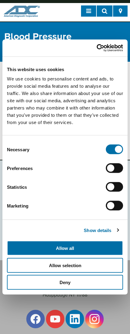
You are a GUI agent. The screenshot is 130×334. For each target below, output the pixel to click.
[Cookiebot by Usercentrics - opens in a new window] (96, 48)
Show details (97, 230)
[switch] (114, 168)
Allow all (65, 248)
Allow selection (65, 265)
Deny (65, 282)
